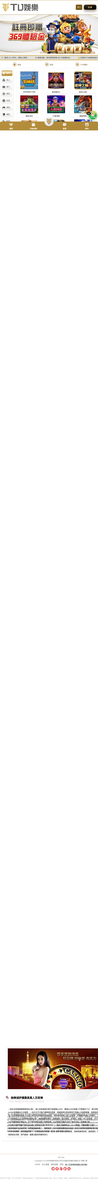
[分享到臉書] (57, 1168)
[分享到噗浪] (65, 1168)
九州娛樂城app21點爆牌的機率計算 (22, 1119)
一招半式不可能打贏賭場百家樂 (42, 1112)
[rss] (69, 1168)
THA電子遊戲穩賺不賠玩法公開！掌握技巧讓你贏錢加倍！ (31, 1125)
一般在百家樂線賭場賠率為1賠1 (21, 1109)
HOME (37, 1164)
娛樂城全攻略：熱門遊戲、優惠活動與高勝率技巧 (28, 1135)
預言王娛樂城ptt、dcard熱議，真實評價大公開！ (76, 1125)
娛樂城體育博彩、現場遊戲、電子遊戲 (54, 1119)
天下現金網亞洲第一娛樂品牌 (39, 1122)
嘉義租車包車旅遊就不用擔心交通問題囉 (73, 1112)
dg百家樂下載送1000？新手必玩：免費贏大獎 (71, 1122)
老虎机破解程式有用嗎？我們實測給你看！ (25, 1128)
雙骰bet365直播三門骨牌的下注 (77, 1109)
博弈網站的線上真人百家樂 (64, 1115)
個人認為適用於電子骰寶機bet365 (49, 1109)
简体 (61, 1164)
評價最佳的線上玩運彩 (86, 1115)
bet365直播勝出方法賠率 (18, 1112)
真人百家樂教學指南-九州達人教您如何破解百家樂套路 (30, 1115)
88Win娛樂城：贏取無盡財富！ (20, 1131)
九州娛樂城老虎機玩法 (17, 1122)
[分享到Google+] (61, 1168)
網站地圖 (54, 1164)
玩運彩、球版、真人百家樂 (81, 1119)
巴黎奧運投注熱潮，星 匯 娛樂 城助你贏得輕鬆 (53, 1131)
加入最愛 (45, 1164)
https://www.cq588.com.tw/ (17, 1137)
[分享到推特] (53, 1168)
